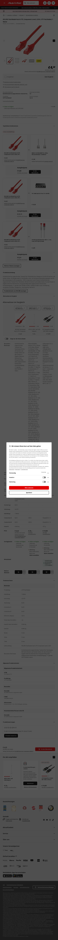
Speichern (29, 492)
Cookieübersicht (24, 469)
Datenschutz (11, 469)
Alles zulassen (29, 488)
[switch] (44, 477)
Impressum (17, 469)
